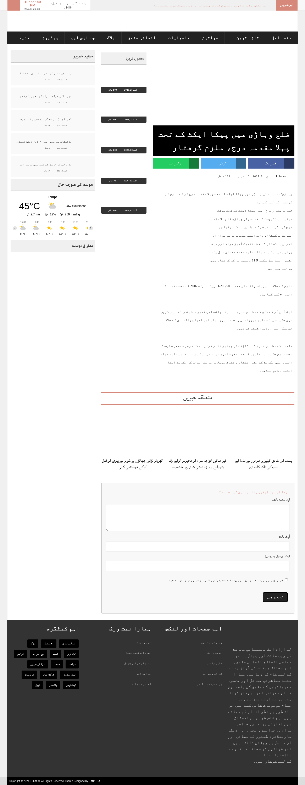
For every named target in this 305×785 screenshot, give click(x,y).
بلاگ (111, 37)
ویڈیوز (50, 37)
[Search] (14, 5)
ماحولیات (179, 37)
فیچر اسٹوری (69, 674)
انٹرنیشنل (48, 643)
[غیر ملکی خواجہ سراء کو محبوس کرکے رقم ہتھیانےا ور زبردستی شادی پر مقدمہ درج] (198, 431)
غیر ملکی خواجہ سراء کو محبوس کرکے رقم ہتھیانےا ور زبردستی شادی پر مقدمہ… (198, 464)
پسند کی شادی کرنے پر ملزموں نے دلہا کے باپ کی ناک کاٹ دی (263, 464)
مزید (24, 37)
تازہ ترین (247, 37)
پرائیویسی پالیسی (209, 683)
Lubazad (282, 176)
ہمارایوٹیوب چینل (138, 652)
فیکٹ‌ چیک (48, 674)
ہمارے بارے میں (211, 642)
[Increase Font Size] (161, 176)
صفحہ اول (282, 37)
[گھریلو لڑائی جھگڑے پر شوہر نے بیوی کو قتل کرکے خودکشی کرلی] (132, 431)
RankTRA (94, 781)
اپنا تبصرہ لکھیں (280, 499)
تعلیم (55, 654)
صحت (57, 664)
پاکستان (53, 685)
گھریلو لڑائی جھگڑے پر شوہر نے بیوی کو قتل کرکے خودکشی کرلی (132, 464)
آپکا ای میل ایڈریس (277, 556)
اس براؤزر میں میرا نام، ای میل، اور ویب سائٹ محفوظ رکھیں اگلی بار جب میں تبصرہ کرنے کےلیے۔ (225, 580)
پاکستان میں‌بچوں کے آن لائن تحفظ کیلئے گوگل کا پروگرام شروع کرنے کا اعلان (43, 141)
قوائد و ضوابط (212, 673)
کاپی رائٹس (214, 663)
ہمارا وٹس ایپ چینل (137, 663)
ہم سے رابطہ (214, 652)
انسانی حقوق (142, 37)
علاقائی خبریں (37, 664)
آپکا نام (284, 536)
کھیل (37, 685)
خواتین (210, 37)
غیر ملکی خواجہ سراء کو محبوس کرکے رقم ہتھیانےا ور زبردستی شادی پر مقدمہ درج (210, 5)
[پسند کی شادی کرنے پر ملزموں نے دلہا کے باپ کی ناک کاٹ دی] (263, 431)
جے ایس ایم (83, 37)
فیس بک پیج (144, 642)
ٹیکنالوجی (71, 685)
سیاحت (72, 664)
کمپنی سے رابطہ (140, 683)
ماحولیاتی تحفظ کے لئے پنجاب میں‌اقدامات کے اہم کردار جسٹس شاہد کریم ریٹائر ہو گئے (43, 164)
